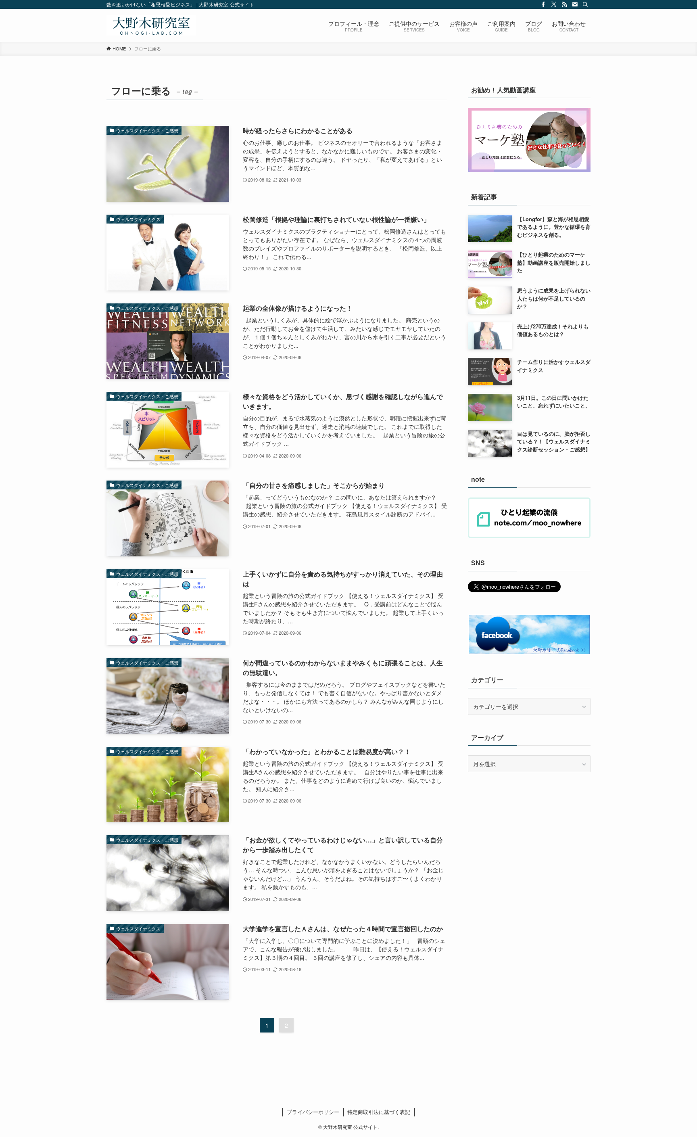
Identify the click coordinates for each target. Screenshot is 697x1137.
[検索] (585, 4)
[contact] (575, 4)
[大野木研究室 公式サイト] (151, 25)
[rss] (564, 4)
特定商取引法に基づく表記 (378, 1112)
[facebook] (543, 4)
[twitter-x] (554, 4)
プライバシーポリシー (313, 1112)
